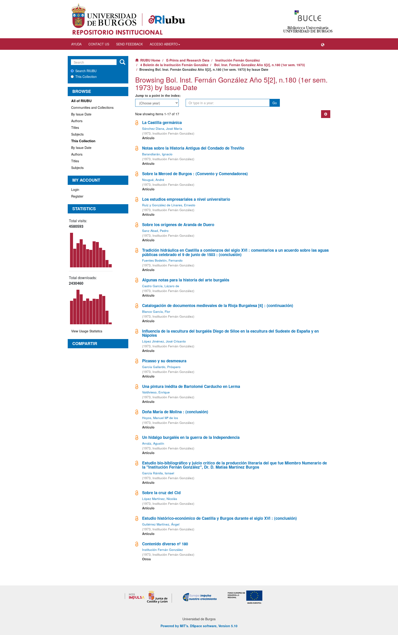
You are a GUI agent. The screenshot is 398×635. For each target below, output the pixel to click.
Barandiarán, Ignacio (157, 154)
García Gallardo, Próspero (161, 367)
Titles (75, 127)
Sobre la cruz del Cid (161, 492)
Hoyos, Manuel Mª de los (160, 418)
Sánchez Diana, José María (162, 128)
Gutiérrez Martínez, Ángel (160, 524)
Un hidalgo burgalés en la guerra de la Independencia (191, 437)
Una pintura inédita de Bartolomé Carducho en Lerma (191, 386)
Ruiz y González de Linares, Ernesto (168, 205)
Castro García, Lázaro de (160, 286)
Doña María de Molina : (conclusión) (175, 411)
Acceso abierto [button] (164, 44)
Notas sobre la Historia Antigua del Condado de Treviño (193, 148)
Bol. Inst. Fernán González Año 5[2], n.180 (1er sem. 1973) (259, 64)
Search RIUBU (86, 70)
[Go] (122, 62)
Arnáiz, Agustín (153, 443)
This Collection (86, 76)
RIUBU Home (150, 60)
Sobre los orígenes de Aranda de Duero (178, 224)
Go (274, 102)
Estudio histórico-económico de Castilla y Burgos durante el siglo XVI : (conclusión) (219, 518)
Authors (76, 120)
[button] (323, 44)
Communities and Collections (92, 107)
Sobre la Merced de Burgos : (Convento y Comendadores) (195, 173)
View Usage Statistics (86, 331)
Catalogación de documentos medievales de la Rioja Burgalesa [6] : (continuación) (217, 305)
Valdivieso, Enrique (156, 392)
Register (77, 196)
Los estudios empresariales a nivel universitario (186, 199)
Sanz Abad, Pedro (155, 230)
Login (75, 189)
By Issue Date (81, 114)
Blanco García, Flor (156, 311)
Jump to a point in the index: (158, 95)
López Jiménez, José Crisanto (164, 341)
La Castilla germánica (162, 122)
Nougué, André (153, 179)
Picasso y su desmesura (164, 360)
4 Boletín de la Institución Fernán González (174, 64)
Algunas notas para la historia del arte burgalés (185, 280)
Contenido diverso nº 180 (165, 543)
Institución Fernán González (237, 60)
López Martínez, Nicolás (159, 498)
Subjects (77, 134)
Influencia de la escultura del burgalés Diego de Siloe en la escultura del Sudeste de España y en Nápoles (230, 333)
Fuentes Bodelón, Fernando (162, 260)
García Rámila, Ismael (158, 473)
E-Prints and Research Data (187, 60)
